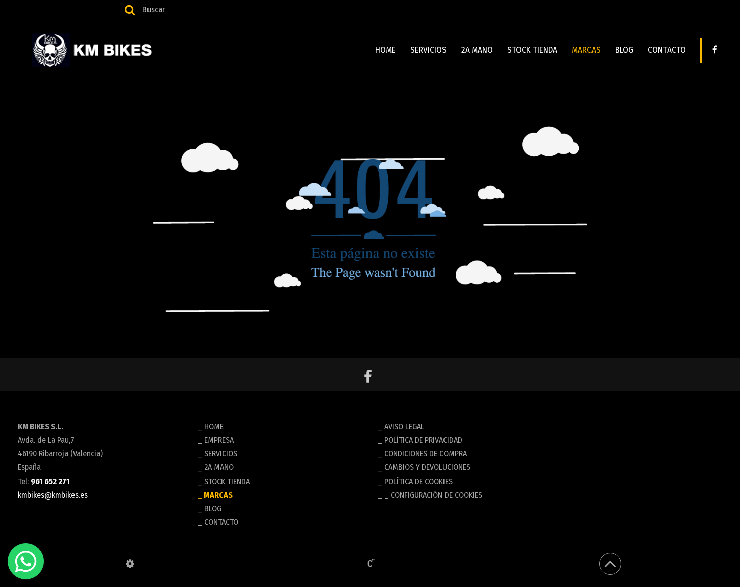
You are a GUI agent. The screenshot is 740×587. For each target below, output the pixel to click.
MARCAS (586, 50)
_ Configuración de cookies (433, 495)
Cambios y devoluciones (427, 467)
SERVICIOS (428, 50)
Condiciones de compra (425, 453)
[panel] (130, 564)
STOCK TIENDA (532, 50)
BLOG (624, 50)
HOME (385, 50)
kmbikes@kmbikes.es (53, 495)
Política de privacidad (423, 440)
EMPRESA (219, 440)
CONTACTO (667, 50)
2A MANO (477, 50)
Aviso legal (404, 426)
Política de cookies (418, 481)
